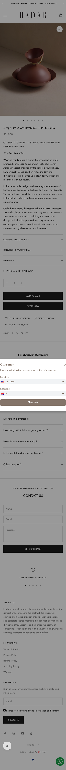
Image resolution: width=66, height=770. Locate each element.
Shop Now (33, 402)
